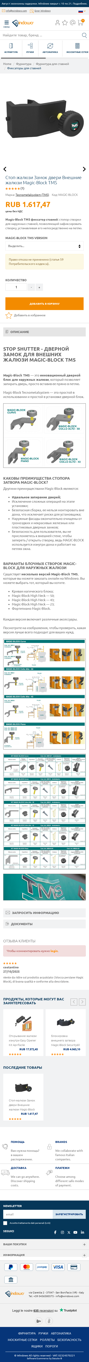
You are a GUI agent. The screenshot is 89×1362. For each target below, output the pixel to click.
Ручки (43, 1333)
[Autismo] (49, 1320)
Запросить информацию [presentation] (35, 913)
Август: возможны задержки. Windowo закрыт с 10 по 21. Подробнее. (44, 3)
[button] (58, 23)
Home (7, 64)
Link (48, 1223)
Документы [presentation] (21, 924)
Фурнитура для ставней (52, 64)
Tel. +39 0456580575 (41, 1296)
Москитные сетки (22, 1340)
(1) (22, 188)
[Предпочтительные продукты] (65, 24)
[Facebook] (55, 1232)
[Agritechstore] (39, 1320)
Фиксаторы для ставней (24, 68)
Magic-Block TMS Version (26, 238)
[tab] (44, 331)
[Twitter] (68, 1232)
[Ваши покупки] (84, 1244)
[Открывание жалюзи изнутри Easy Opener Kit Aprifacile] (23, 1023)
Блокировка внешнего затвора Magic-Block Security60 (65, 1040)
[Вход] (58, 24)
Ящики (37, 1346)
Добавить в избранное (29, 315)
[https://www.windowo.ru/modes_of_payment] (44, 1273)
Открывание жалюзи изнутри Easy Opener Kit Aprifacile (23, 1040)
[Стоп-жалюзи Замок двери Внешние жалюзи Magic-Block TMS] (44, 118)
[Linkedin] (82, 1232)
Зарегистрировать (69, 1214)
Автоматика (61, 1333)
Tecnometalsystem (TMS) (32, 195)
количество (16, 280)
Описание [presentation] (19, 332)
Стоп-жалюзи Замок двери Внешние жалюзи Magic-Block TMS (22, 1107)
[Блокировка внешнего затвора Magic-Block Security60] (65, 1023)
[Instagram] (62, 1232)
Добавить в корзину (45, 303)
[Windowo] (18, 22)
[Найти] (84, 35)
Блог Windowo (43, 10)
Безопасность (69, 1340)
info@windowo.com (16, 10)
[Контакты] (72, 24)
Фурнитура (23, 64)
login (54, 951)
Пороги (51, 1346)
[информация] (84, 1255)
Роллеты (47, 1340)
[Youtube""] (75, 1232)
